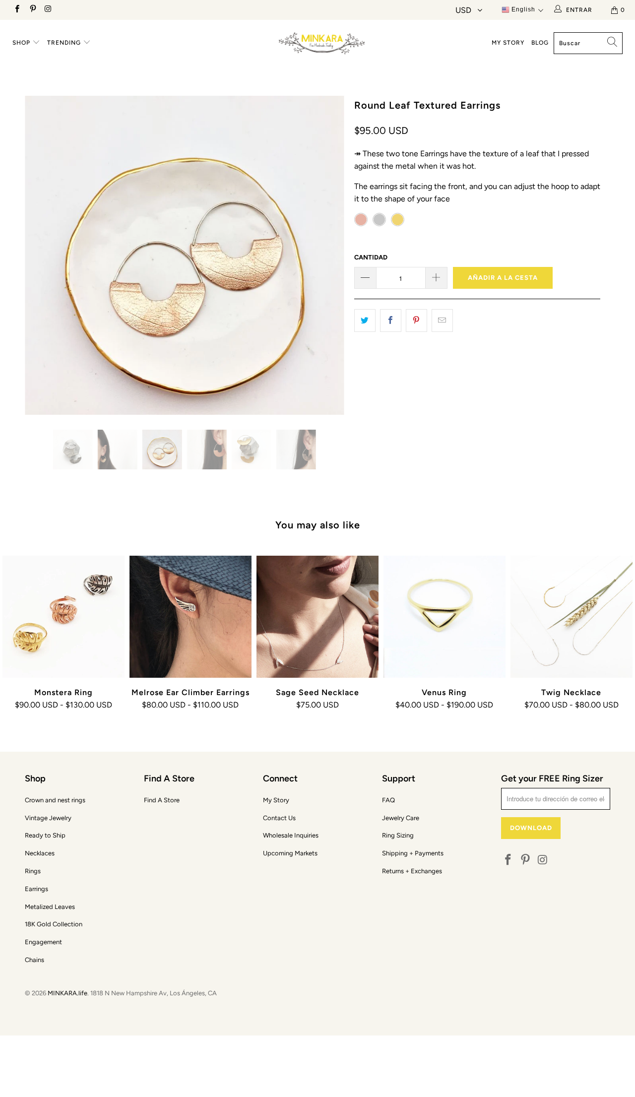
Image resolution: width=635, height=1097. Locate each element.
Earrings (36, 889)
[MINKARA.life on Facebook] (16, 9)
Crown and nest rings (55, 800)
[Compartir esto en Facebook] (390, 320)
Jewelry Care (400, 818)
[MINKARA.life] (323, 42)
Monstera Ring (63, 617)
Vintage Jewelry (48, 818)
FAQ (388, 800)
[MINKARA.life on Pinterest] (32, 9)
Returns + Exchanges (412, 871)
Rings (33, 871)
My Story (508, 42)
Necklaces (40, 853)
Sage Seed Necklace (317, 617)
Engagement (43, 942)
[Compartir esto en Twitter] (365, 320)
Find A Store (162, 800)
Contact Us (279, 818)
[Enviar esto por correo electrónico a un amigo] (442, 320)
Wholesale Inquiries (290, 835)
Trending (65, 42)
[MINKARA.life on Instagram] (48, 9)
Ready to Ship (45, 835)
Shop (22, 42)
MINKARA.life (67, 993)
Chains (34, 960)
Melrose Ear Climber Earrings (190, 617)
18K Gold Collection (53, 924)
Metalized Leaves (50, 906)
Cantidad (370, 257)
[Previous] (42, 255)
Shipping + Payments (413, 853)
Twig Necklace (571, 617)
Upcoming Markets (290, 853)
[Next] (327, 255)
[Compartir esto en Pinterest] (416, 320)
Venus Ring (444, 617)
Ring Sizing (398, 835)
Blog (540, 42)
